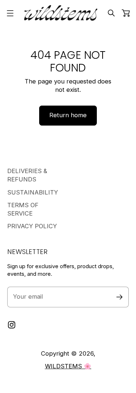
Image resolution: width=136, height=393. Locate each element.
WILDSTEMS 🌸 (68, 366)
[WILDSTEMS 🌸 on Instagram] (11, 324)
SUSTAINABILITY (32, 192)
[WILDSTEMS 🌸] (61, 13)
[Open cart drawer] (126, 13)
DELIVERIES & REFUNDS (27, 175)
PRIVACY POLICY (32, 226)
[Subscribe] (119, 297)
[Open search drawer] (111, 13)
